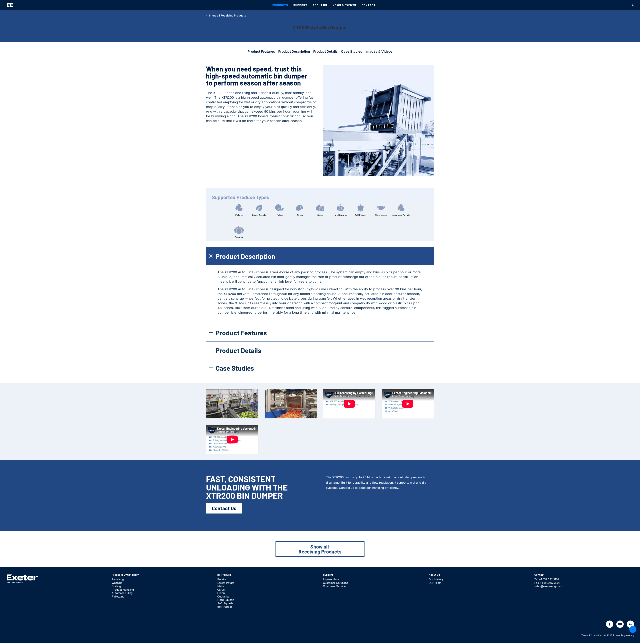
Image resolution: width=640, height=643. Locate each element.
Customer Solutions (335, 582)
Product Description (294, 52)
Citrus (221, 589)
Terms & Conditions (592, 635)
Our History (436, 579)
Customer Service (334, 586)
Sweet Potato (225, 582)
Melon (221, 586)
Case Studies (351, 52)
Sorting (116, 586)
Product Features (261, 52)
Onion (221, 593)
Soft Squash (225, 603)
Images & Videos (379, 52)
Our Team (435, 582)
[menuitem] (633, 5)
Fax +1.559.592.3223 (547, 582)
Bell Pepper (224, 606)
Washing (117, 582)
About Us (319, 5)
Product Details (325, 52)
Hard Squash (225, 600)
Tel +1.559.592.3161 (546, 579)
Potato (221, 579)
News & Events (344, 5)
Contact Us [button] (224, 508)
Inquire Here (331, 579)
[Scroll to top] (632, 629)
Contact (369, 5)
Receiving (118, 579)
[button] (633, 5)
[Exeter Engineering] (10, 5)
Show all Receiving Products (226, 15)
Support (300, 5)
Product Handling (123, 589)
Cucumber (224, 596)
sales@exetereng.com (548, 586)
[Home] (22, 578)
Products (280, 5)
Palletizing (118, 596)
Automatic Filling (122, 593)
